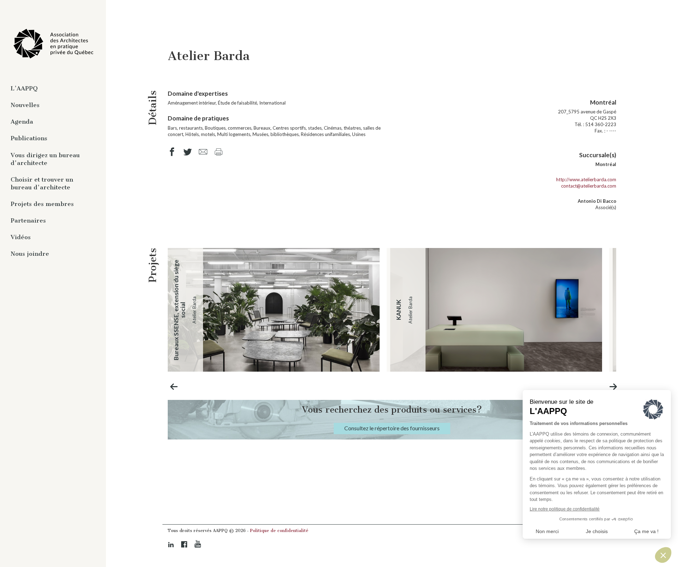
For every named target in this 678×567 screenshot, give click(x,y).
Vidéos (21, 237)
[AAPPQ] (53, 44)
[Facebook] (184, 544)
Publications (29, 138)
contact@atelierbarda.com (588, 186)
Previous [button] (174, 386)
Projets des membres (42, 203)
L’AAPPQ (24, 88)
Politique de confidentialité (279, 530)
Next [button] (613, 386)
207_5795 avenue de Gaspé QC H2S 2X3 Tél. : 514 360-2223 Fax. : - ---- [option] (587, 116)
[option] (274, 310)
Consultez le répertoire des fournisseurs (392, 428)
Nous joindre (30, 253)
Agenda (22, 121)
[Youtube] (198, 544)
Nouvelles (25, 104)
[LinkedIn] (171, 545)
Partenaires (28, 220)
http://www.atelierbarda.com (586, 179)
